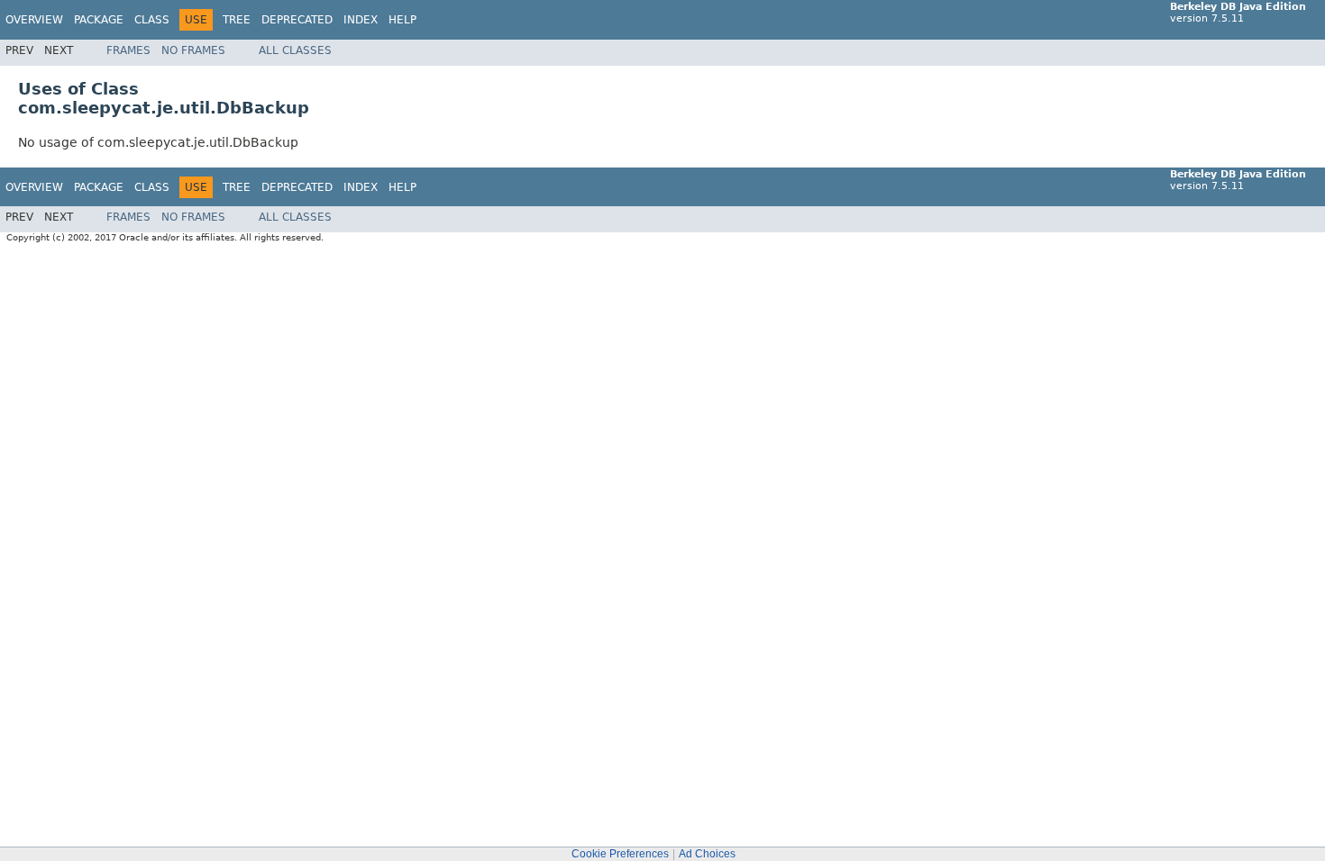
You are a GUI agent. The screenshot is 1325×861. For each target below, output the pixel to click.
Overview (34, 20)
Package (98, 20)
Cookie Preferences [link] (620, 853)
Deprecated (297, 20)
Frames (128, 50)
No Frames (193, 50)
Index (360, 20)
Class (151, 20)
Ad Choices (707, 853)
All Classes (295, 50)
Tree (237, 20)
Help (402, 20)
